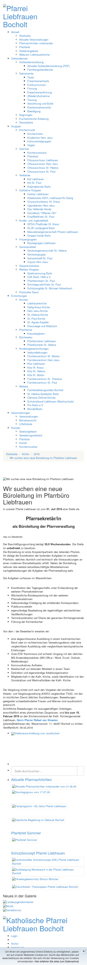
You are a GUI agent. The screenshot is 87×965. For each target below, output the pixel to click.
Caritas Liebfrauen (38, 194)
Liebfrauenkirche (37, 303)
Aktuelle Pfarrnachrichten (31, 779)
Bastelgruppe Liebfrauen (41, 243)
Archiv (15, 944)
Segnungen (25, 115)
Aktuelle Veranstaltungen (33, 39)
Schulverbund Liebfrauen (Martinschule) (50, 401)
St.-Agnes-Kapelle (38, 322)
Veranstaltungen (20, 413)
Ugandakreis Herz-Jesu (41, 205)
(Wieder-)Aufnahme (38, 96)
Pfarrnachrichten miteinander (36, 43)
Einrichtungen (19, 296)
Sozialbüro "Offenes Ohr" (42, 213)
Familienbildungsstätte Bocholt (45, 390)
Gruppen (16, 126)
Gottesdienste (19, 58)
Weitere (23, 386)
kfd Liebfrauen (35, 179)
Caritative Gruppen (30, 190)
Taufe (30, 77)
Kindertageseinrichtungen (34, 349)
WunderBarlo (34, 409)
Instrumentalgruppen (39, 141)
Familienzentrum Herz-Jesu (43, 360)
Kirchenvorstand (36, 153)
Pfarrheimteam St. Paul (41, 281)
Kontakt (15, 428)
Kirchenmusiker (28, 447)
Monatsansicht (27, 420)
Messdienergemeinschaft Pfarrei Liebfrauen (52, 232)
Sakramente (26, 73)
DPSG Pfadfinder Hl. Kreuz (43, 224)
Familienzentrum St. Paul (42, 382)
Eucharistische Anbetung (34, 119)
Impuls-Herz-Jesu (37, 262)
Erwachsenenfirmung (39, 92)
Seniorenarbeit (27, 247)
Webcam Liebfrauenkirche (34, 54)
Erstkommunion (36, 85)
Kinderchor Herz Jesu (40, 138)
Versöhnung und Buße (40, 103)
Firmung (32, 88)
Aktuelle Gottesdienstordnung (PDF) (48, 66)
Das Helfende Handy (39, 209)
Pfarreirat (32, 156)
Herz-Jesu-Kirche (37, 311)
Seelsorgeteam (28, 431)
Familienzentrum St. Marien (43, 356)
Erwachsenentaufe (38, 81)
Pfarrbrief (24, 47)
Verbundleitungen (37, 352)
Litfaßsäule (25, 424)
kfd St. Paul (34, 183)
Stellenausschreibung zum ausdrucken (37, 733)
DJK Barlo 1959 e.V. (39, 277)
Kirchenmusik (27, 130)
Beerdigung (33, 111)
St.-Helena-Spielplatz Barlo (43, 394)
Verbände (24, 175)
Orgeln (31, 145)
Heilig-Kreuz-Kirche (38, 307)
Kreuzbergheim (36, 333)
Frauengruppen (28, 239)
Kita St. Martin (35, 375)
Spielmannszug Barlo (39, 273)
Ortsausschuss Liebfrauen (42, 160)
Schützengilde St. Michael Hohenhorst (49, 288)
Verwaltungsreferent (30, 435)
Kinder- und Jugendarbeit (33, 220)
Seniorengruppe (36, 254)
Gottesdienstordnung (31, 62)
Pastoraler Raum (29, 292)
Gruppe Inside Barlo (39, 235)
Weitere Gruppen (29, 269)
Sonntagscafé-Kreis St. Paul (44, 284)
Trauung (32, 100)
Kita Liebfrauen (36, 364)
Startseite (25, 36)
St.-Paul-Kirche (36, 318)
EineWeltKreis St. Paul (40, 217)
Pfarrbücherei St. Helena (41, 345)
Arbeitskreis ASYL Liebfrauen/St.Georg (50, 198)
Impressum (17, 947)
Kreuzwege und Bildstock (42, 326)
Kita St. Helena (36, 371)
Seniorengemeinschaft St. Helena (47, 250)
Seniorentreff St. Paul (39, 258)
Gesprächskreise (29, 266)
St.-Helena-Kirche (37, 315)
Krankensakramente (39, 107)
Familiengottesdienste (40, 69)
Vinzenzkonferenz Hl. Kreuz (43, 201)
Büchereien (25, 337)
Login (14, 936)
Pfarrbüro (24, 439)
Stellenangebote (28, 51)
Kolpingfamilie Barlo (39, 186)
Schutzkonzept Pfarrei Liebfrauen (38, 853)
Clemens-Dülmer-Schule (41, 397)
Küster (23, 443)
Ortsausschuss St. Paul (41, 171)
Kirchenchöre (35, 134)
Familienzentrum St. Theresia (44, 379)
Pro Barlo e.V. (35, 405)
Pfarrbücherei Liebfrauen (41, 341)
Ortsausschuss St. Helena (42, 168)
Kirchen (23, 300)
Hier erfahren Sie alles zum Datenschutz (57, 961)
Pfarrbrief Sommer (26, 832)
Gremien (24, 149)
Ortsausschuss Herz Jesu (42, 164)
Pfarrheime (25, 330)
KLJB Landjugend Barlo (41, 228)
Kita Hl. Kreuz (35, 367)
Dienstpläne (26, 122)
